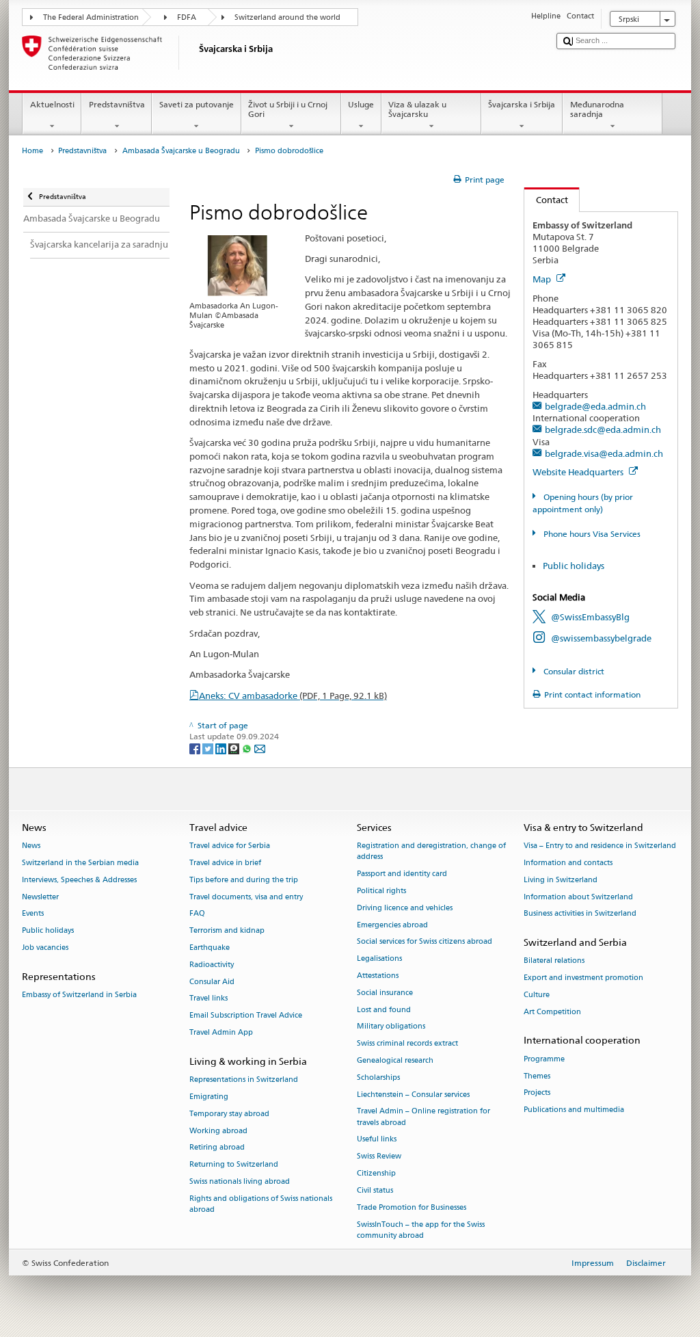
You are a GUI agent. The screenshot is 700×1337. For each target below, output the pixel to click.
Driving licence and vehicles (405, 907)
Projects (537, 1093)
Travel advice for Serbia (229, 845)
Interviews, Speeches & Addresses (79, 879)
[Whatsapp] (247, 748)
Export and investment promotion (583, 978)
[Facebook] (195, 748)
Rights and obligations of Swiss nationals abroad (260, 1204)
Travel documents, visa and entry (246, 896)
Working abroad (218, 1130)
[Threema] (234, 748)
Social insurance (385, 992)
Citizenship (376, 1173)
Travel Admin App (221, 1032)
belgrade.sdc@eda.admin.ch (603, 429)
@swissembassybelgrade (601, 638)
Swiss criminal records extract (407, 1044)
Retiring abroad (217, 1147)
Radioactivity (211, 964)
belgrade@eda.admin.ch (595, 406)
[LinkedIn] (221, 748)
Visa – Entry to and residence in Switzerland (600, 845)
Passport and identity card (402, 873)
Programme (544, 1059)
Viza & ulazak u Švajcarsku (417, 109)
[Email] (259, 748)
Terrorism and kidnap (227, 931)
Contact (546, 199)
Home (32, 150)
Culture (537, 994)
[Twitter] (208, 748)
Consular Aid (211, 981)
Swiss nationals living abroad (239, 1181)
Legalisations (379, 959)
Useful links (376, 1139)
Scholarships (378, 1077)
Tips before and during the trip (243, 879)
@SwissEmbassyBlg (590, 616)
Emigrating (208, 1096)
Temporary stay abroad (229, 1113)
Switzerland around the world (287, 17)
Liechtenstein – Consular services (413, 1094)
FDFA (186, 17)
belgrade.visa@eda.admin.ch (604, 453)
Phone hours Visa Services (590, 534)
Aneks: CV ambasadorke (293, 695)
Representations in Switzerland (243, 1079)
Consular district (572, 671)
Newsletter (40, 896)
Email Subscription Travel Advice (245, 1015)
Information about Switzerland (578, 896)
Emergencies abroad (392, 925)
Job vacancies (45, 947)
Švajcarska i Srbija (521, 104)
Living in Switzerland (560, 879)
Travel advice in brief (225, 862)
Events (33, 914)
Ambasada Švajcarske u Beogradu (181, 150)
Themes (537, 1076)
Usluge (361, 104)
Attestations (378, 975)
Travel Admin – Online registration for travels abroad (423, 1117)
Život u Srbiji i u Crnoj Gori (287, 109)
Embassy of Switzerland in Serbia (79, 994)
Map (543, 279)
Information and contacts (568, 862)
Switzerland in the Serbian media (80, 862)
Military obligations (391, 1026)
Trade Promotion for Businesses (411, 1207)
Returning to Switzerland (233, 1165)
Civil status (375, 1190)
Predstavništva (117, 104)
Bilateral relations (554, 961)
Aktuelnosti (52, 104)
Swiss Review (379, 1156)
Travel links (208, 998)
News (31, 845)
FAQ (197, 914)
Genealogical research (395, 1060)
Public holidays (573, 565)
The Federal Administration (91, 17)
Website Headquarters (579, 471)
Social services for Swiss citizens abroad (424, 942)
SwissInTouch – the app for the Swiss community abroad (421, 1230)
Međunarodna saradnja (597, 109)
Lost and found (384, 1009)
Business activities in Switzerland (580, 914)
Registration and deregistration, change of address (431, 851)
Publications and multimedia (574, 1110)
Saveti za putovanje (196, 104)
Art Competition (552, 1011)
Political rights (381, 890)
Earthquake (209, 947)
